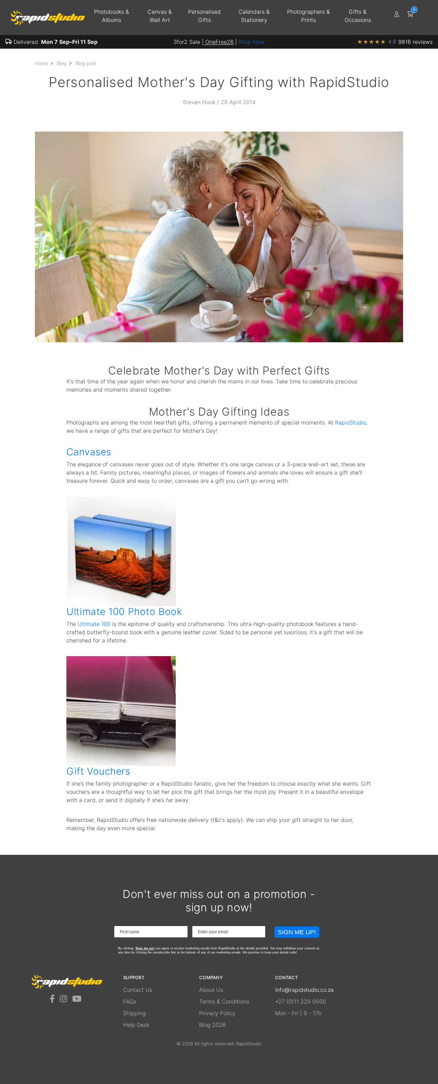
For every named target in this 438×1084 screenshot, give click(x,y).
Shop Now (251, 41)
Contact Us (137, 989)
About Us (211, 989)
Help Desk (136, 1024)
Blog (61, 63)
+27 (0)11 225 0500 (300, 1001)
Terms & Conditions (224, 1001)
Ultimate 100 (94, 623)
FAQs (129, 1001)
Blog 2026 (212, 1024)
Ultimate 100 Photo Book (124, 611)
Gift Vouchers (98, 771)
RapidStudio (350, 422)
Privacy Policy (217, 1013)
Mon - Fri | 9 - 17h (298, 1013)
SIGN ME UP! (297, 932)
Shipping (134, 1013)
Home (41, 63)
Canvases (88, 452)
